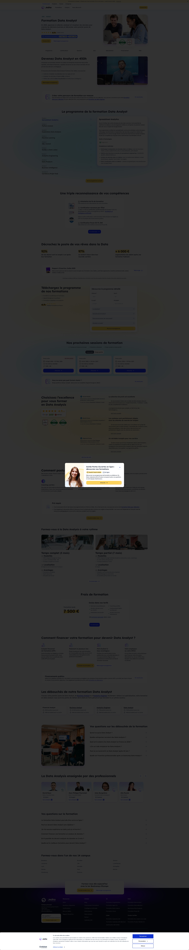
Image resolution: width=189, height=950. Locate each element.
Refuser (143, 946)
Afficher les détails (58, 947)
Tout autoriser (143, 936)
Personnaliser (142, 941)
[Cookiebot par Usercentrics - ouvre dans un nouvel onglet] (43, 947)
